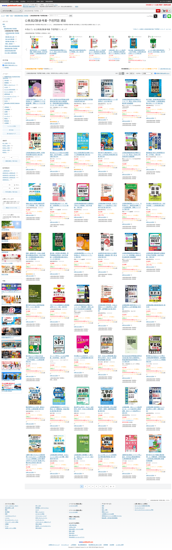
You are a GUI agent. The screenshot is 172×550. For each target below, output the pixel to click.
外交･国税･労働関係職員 (11, 53)
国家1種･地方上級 (9, 36)
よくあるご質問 (120, 544)
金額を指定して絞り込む (11, 161)
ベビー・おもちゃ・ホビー (11, 505)
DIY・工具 (38, 505)
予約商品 (6, 67)
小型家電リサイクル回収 (108, 513)
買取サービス (105, 511)
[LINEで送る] (169, 17)
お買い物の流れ (73, 525)
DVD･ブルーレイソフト (41, 518)
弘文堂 (6, 114)
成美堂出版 (7, 94)
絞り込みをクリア (11, 133)
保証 (103, 507)
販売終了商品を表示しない (162, 73)
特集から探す (72, 518)
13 (106, 486)
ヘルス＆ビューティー (10, 515)
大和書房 (6, 123)
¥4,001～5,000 (6, 150)
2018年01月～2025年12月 (9, 177)
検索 (71, 15)
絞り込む (11, 130)
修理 (103, 505)
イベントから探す (73, 512)
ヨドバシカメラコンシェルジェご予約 (144, 509)
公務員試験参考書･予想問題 (33, 124)
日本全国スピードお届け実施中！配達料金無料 (158, 5)
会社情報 (112, 544)
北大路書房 (7, 109)
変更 (76, 6)
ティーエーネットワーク (10, 96)
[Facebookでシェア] (164, 17)
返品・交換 (104, 509)
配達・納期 (72, 531)
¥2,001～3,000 (6, 145)
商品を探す (72, 533)
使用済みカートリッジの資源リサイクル (112, 515)
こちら (56, 5)
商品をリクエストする (11, 207)
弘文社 (6, 101)
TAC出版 (6, 80)
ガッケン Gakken (8, 91)
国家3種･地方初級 (150, 173)
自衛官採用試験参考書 (10, 50)
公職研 (6, 111)
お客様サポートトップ (54, 544)
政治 (4, 26)
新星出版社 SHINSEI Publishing (12, 103)
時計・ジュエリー (40, 511)
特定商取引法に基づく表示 (95, 544)
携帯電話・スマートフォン (42, 507)
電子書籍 (7, 511)
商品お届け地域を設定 (29, 6)
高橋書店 (6, 82)
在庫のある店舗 (30, 120)
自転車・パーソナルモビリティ (43, 526)
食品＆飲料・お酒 (9, 507)
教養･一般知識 (53, 226)
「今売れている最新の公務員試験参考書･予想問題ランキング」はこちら (151, 29)
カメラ (37, 509)
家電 (6, 513)
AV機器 (7, 524)
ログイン (25, 5)
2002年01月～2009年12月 (9, 173)
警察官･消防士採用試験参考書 (12, 46)
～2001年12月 (6, 170)
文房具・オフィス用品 (10, 528)
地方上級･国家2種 (9, 39)
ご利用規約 (73, 544)
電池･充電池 (39, 524)
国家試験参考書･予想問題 (10, 28)
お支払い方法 (72, 527)
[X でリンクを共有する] (155, 17)
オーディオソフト (40, 520)
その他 (6, 87)
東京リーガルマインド (9, 85)
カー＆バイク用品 (40, 513)
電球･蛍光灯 (39, 528)
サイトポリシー (65, 544)
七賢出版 (6, 107)
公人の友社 (7, 98)
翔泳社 (6, 118)
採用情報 (106, 544)
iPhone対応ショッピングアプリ (76, 537)
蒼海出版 (6, 120)
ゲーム (6, 526)
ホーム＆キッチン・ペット (11, 520)
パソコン (7, 518)
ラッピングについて (140, 507)
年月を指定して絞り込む (11, 191)
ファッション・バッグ (41, 515)
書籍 (4, 24)
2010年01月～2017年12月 (9, 175)
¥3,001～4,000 (6, 147)
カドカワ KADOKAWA (9, 89)
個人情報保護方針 (82, 544)
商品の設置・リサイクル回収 (76, 529)
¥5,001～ (5, 152)
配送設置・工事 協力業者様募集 (109, 518)
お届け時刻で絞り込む (165, 68)
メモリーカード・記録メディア (43, 522)
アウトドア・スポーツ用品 (11, 522)
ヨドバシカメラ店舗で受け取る (142, 505)
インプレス (7, 116)
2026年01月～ (6, 179)
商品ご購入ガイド (73, 535)
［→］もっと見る (11, 126)
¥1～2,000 (5, 143)
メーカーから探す (73, 505)
